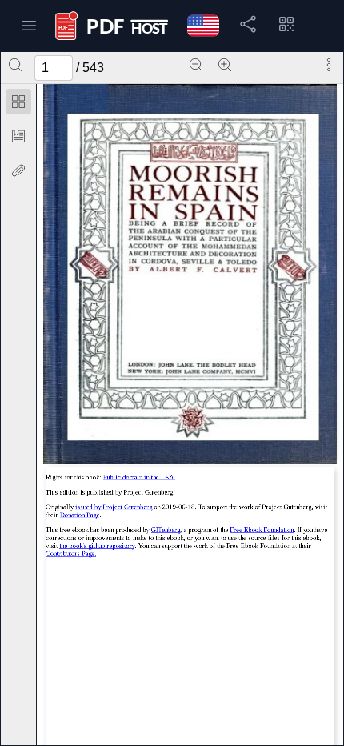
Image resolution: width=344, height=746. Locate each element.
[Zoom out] (196, 65)
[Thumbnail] (18, 101)
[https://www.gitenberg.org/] (165, 530)
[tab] (18, 104)
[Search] (15, 65)
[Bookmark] (18, 136)
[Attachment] (18, 170)
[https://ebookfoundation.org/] (262, 530)
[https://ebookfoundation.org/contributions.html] (71, 554)
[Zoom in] (225, 65)
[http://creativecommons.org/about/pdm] (139, 478)
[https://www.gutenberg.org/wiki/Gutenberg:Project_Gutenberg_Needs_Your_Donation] (79, 515)
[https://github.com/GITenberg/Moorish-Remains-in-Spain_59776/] (96, 546)
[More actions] (329, 65)
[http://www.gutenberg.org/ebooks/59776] (113, 507)
